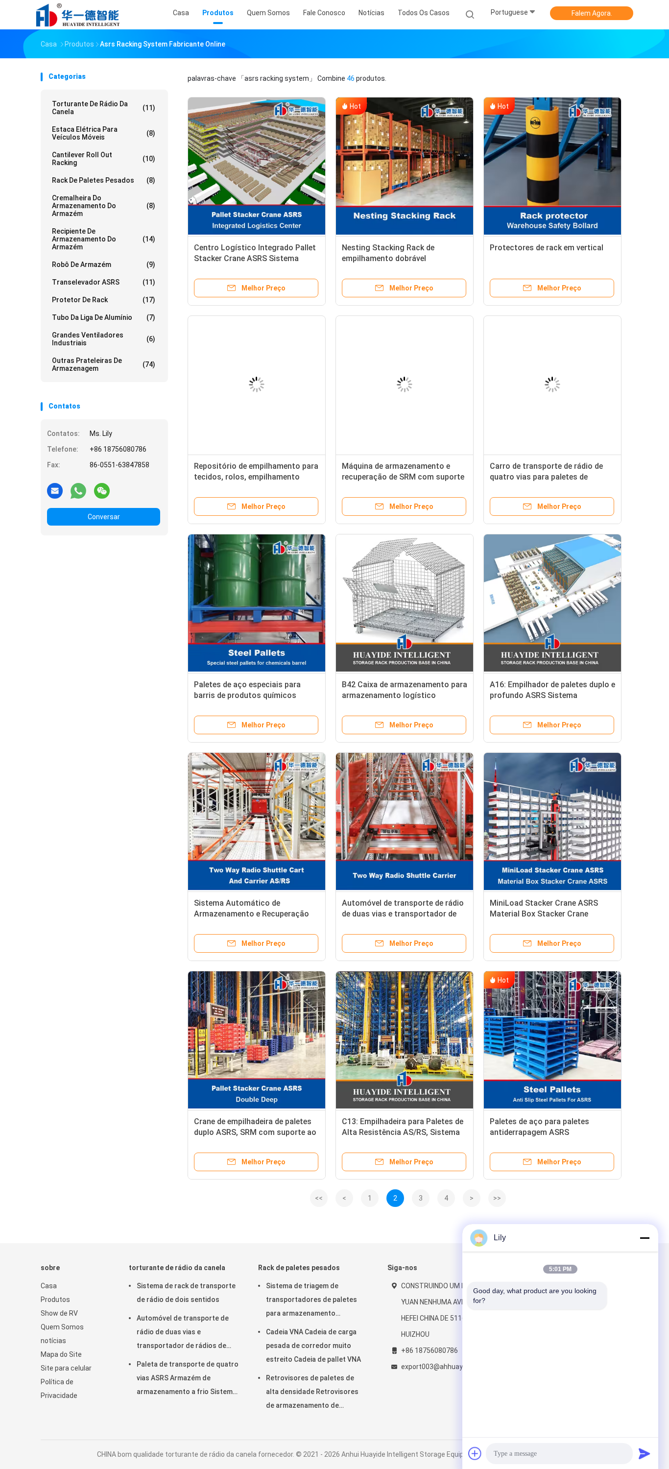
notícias (53, 1341)
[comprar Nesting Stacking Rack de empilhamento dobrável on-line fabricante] (404, 166)
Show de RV (59, 1313)
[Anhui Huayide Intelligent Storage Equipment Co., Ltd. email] (55, 490)
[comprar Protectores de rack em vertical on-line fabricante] (552, 166)
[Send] (644, 1453)
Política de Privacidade (59, 1388)
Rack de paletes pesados (103, 180)
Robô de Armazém (103, 264)
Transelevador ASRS (103, 282)
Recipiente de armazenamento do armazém (103, 239)
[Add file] (475, 1453)
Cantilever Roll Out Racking (103, 159)
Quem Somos (62, 1327)
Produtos (55, 1299)
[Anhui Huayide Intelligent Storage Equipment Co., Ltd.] (79, 14)
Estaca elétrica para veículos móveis (103, 133)
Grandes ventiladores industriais (103, 339)
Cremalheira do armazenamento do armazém (103, 205)
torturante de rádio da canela (103, 108)
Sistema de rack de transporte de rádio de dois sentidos (186, 1292)
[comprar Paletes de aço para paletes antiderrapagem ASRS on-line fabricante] (552, 1039)
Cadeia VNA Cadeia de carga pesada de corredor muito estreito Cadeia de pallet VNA (313, 1345)
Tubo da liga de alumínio (103, 317)
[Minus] (644, 1238)
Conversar (104, 517)
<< (319, 1198)
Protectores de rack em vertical (546, 247)
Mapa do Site (61, 1354)
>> (497, 1198)
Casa (49, 1286)
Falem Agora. (592, 13)
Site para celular (66, 1368)
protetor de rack (103, 300)
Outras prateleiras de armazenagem (103, 364)
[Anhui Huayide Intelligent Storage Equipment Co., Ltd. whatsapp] (78, 490)
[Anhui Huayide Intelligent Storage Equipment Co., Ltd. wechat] (102, 490)
